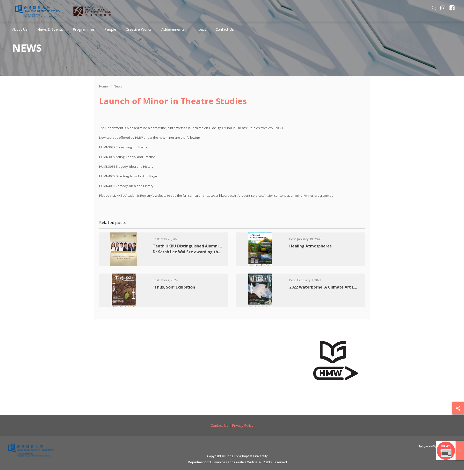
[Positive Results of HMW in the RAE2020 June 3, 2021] (450, 450)
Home (103, 86)
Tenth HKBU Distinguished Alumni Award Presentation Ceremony (216, 248)
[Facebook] (452, 8)
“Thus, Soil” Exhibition (174, 287)
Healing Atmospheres (310, 246)
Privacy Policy (242, 425)
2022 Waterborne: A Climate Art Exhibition (330, 287)
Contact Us (219, 425)
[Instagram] (443, 8)
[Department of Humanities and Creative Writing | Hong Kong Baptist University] (37, 11)
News (118, 86)
